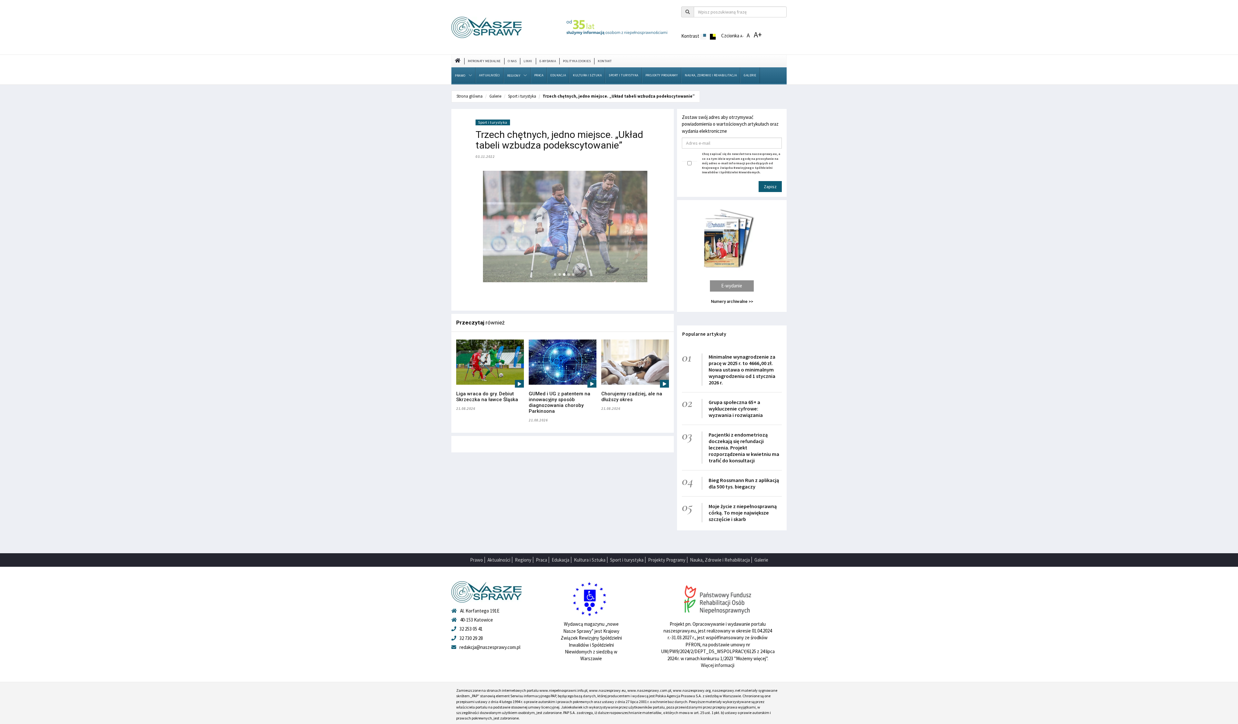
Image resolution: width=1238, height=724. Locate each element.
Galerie (750, 75)
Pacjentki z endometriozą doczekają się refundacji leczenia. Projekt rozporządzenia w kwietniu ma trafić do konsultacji (744, 447)
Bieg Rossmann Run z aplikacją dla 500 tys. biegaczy (744, 483)
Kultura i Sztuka (587, 75)
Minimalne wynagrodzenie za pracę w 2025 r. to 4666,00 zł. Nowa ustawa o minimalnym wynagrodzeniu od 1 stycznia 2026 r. (742, 369)
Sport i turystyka (623, 75)
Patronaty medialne (484, 61)
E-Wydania (547, 61)
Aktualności (489, 75)
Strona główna (470, 96)
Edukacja (558, 75)
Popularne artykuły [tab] (704, 334)
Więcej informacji (717, 665)
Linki (528, 61)
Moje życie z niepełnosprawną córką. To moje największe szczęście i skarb (743, 512)
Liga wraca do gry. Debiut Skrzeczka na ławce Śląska (487, 396)
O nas (512, 61)
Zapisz (770, 186)
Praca (539, 75)
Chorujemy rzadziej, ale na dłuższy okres (631, 396)
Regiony (514, 75)
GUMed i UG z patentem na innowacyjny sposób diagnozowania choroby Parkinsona (559, 402)
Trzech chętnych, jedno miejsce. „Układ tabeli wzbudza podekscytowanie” (619, 96)
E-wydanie (731, 286)
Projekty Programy (661, 75)
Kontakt (605, 61)
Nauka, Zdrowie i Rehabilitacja (711, 75)
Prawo (460, 75)
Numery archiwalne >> (732, 301)
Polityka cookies (577, 61)
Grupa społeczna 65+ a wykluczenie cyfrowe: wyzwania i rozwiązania (736, 408)
